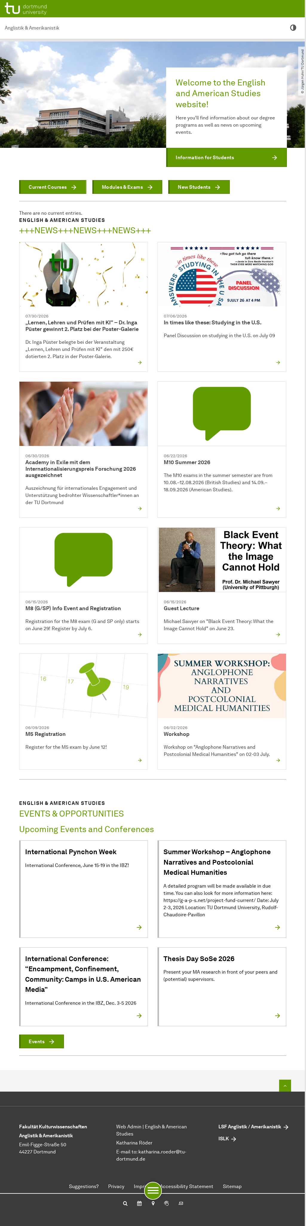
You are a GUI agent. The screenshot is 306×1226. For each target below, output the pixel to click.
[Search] (125, 1203)
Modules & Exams (122, 187)
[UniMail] (181, 1203)
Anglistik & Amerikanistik (32, 28)
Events (37, 1041)
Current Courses (48, 187)
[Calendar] (139, 1203)
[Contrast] (293, 28)
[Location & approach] (152, 1203)
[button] (226, 157)
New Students (194, 187)
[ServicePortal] (166, 1203)
